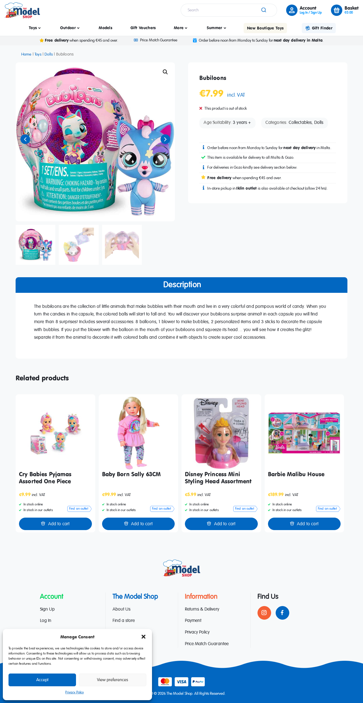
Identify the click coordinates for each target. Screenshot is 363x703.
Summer (214, 27)
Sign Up (47, 609)
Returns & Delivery (202, 609)
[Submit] (263, 10)
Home (26, 54)
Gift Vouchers (143, 27)
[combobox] (229, 10)
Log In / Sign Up (311, 12)
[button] (143, 637)
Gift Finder (322, 28)
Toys (33, 27)
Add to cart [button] (59, 524)
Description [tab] (182, 285)
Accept (42, 680)
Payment (193, 621)
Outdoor (68, 27)
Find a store (124, 621)
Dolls (49, 54)
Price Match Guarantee (158, 40)
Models (105, 27)
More (178, 27)
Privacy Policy (74, 692)
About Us (121, 609)
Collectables (300, 122)
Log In (45, 621)
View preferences (112, 680)
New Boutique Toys (265, 28)
